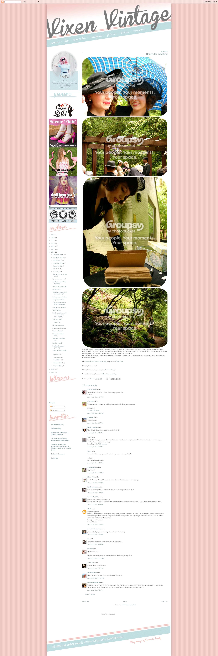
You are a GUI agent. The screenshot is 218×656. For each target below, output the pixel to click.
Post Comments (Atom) (129, 605)
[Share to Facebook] (117, 379)
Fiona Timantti (92, 427)
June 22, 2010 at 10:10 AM (95, 558)
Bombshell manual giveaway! (58, 347)
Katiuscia (90, 417)
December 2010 (58, 254)
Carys (89, 437)
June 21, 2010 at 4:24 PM (95, 525)
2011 (53, 249)
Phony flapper (56, 289)
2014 (53, 240)
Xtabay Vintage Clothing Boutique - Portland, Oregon (60, 439)
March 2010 (57, 360)
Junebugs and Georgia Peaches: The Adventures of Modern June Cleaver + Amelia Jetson (61, 447)
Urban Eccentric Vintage (109, 374)
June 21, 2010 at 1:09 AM (95, 397)
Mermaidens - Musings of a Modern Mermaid (59, 433)
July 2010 (56, 269)
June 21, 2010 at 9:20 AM (95, 504)
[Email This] (111, 379)
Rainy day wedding (58, 300)
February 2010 (57, 363)
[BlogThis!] (113, 379)
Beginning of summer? (59, 328)
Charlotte (90, 401)
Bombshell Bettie (92, 497)
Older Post (164, 601)
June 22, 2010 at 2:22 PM (95, 568)
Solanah (90, 548)
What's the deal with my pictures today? (59, 293)
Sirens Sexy (91, 477)
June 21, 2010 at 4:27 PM (95, 534)
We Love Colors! (57, 331)
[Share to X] (115, 379)
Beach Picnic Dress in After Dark (96, 361)
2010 (53, 252)
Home (125, 601)
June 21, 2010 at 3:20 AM (95, 447)
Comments (55, 410)
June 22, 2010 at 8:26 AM (95, 544)
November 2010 (58, 257)
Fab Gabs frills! (57, 319)
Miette (89, 509)
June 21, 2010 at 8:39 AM (95, 492)
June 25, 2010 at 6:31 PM (95, 590)
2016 (53, 235)
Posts (53, 407)
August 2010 (57, 266)
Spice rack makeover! (59, 279)
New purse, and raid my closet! (59, 275)
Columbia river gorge (59, 307)
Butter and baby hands (59, 350)
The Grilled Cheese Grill (59, 286)
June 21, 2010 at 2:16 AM (95, 433)
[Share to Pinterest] (119, 379)
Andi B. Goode (92, 389)
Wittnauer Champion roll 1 (58, 339)
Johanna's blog (56, 428)
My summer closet (58, 325)
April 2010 (56, 357)
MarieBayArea (92, 572)
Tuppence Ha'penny (93, 410)
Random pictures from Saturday (59, 283)
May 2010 (56, 354)
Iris (88, 539)
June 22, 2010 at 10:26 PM (95, 578)
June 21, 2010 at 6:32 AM (95, 473)
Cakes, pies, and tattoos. (59, 297)
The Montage (56, 310)
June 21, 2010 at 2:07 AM (95, 423)
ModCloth (120, 361)
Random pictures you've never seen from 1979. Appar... (59, 314)
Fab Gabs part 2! (57, 343)
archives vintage (92, 487)
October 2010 (57, 260)
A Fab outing (56, 322)
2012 (53, 246)
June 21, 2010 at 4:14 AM (95, 463)
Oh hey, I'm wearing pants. (58, 335)
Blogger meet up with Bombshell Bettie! (59, 303)
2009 (53, 369)
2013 (53, 243)
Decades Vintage (110, 370)
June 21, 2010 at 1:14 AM (95, 413)
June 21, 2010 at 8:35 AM (95, 483)
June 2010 (56, 272)
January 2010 (57, 366)
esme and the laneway (94, 529)
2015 (53, 238)
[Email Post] (106, 379)
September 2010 (58, 263)
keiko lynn (54, 458)
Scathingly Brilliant (57, 424)
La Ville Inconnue (102, 444)
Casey (89, 451)
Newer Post (85, 601)
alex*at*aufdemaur (93, 582)
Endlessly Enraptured (58, 454)
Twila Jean (97, 349)
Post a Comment (90, 594)
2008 (53, 372)
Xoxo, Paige (91, 562)
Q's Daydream (92, 467)
